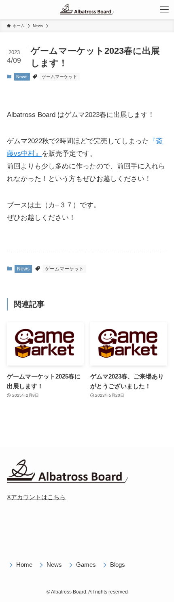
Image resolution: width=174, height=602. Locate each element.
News (22, 76)
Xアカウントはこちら (36, 497)
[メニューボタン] (164, 9)
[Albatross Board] (87, 9)
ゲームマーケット (59, 76)
